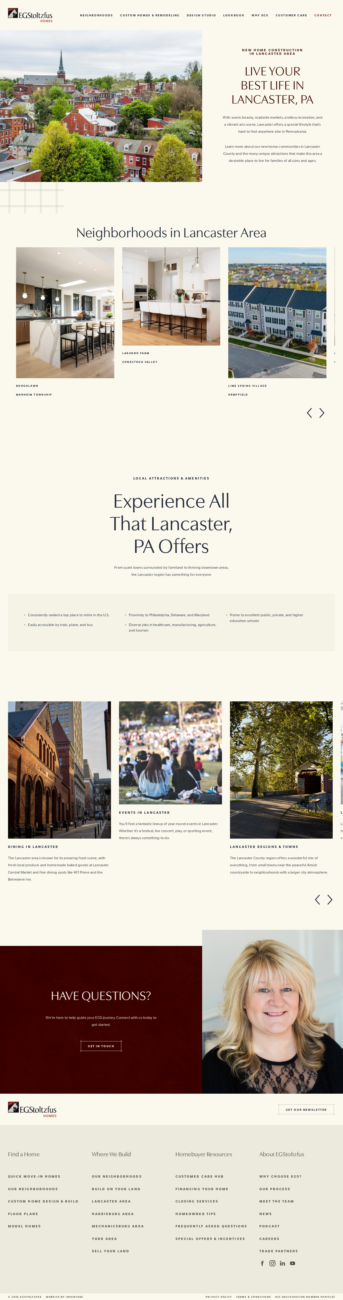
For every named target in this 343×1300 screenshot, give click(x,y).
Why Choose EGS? (280, 1176)
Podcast (269, 1225)
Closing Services (197, 1200)
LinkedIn (282, 1263)
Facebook (262, 1263)
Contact (323, 15)
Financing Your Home (202, 1188)
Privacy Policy (219, 1296)
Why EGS (260, 15)
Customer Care (291, 15)
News (265, 1213)
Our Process (275, 1188)
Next (322, 413)
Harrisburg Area (113, 1213)
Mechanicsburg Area (118, 1225)
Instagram (272, 1263)
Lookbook (234, 15)
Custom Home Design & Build (43, 1200)
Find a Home (24, 1153)
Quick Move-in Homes (34, 1176)
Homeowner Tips (196, 1213)
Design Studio (201, 15)
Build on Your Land (116, 1188)
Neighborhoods (96, 15)
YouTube (292, 1263)
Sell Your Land (111, 1250)
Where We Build (111, 1153)
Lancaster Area (111, 1200)
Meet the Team (277, 1200)
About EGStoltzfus (281, 1153)
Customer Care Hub (200, 1176)
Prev (312, 413)
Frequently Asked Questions (211, 1225)
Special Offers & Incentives (210, 1238)
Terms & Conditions (253, 1296)
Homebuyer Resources (204, 1153)
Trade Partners (279, 1250)
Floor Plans (23, 1213)
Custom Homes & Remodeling (150, 15)
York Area (105, 1238)
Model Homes (24, 1225)
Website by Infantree (64, 1296)
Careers (269, 1238)
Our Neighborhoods (33, 1188)
